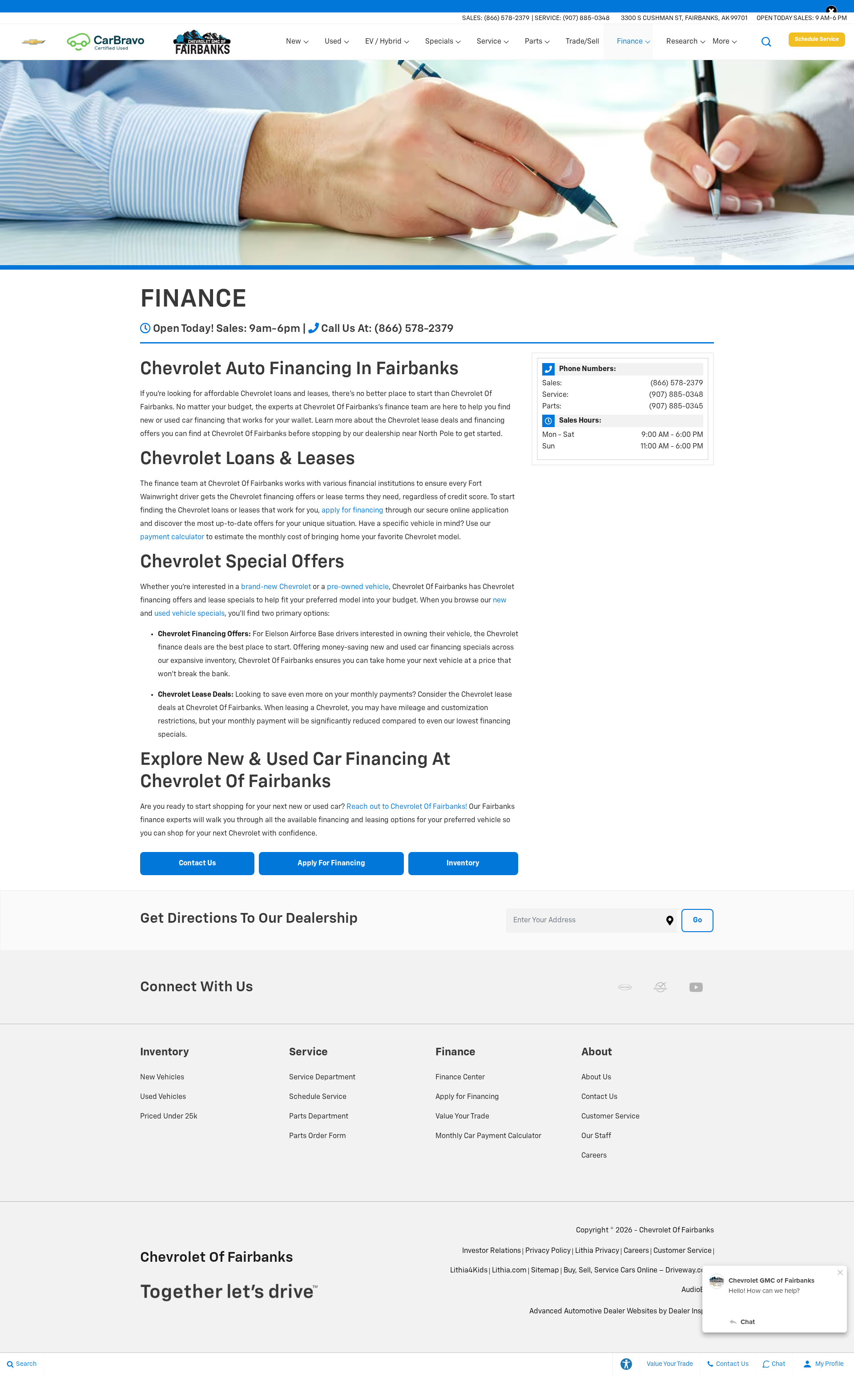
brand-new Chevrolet (276, 587)
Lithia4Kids (468, 1270)
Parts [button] (533, 43)
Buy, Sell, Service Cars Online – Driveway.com (638, 1270)
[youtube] (696, 987)
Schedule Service (317, 1097)
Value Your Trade (462, 1116)
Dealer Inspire (691, 1311)
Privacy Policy (548, 1251)
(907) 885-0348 (676, 395)
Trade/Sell (582, 41)
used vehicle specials (189, 614)
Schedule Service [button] (817, 39)
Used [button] (333, 43)
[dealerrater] (660, 987)
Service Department (322, 1077)
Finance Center (460, 1077)
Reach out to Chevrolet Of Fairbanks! (406, 807)
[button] (831, 10)
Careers (594, 1155)
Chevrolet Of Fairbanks (676, 1230)
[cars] (625, 987)
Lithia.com (509, 1270)
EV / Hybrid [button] (383, 43)
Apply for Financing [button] (331, 863)
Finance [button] (629, 43)
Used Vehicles (163, 1097)
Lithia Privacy (597, 1251)
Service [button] (488, 43)
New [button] (295, 43)
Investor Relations (491, 1251)
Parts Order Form (317, 1136)
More (721, 43)
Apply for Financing (467, 1097)
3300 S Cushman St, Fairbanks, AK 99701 (684, 18)
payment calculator (172, 537)
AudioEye (696, 1290)
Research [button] (682, 43)
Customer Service (610, 1116)
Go (697, 920)
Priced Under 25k (168, 1116)
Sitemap (545, 1270)
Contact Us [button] (197, 863)
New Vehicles (162, 1077)
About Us (596, 1077)
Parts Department (318, 1116)
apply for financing (352, 510)
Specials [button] (439, 43)
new (500, 600)
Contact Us (599, 1097)
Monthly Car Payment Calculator (488, 1136)
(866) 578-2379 (676, 383)
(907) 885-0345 (676, 406)
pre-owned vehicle (358, 587)
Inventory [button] (463, 863)
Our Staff (596, 1136)
